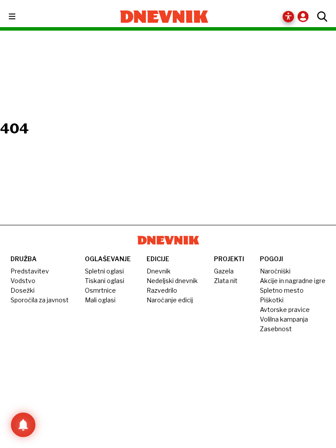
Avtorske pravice (285, 309)
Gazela (224, 271)
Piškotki (272, 300)
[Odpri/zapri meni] (20, 17)
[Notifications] (23, 425)
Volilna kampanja (284, 319)
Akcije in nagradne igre (293, 280)
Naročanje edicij (170, 300)
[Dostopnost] (288, 16)
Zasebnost (276, 328)
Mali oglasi (100, 300)
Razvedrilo (162, 290)
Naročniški (275, 271)
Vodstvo (22, 280)
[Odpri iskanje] (320, 16)
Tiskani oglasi (104, 280)
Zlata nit (226, 280)
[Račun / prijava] (305, 16)
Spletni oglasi (104, 271)
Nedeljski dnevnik (172, 280)
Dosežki (22, 290)
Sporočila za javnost (39, 300)
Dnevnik (159, 271)
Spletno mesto (282, 290)
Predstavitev (29, 271)
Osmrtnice (100, 290)
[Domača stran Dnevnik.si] (164, 16)
